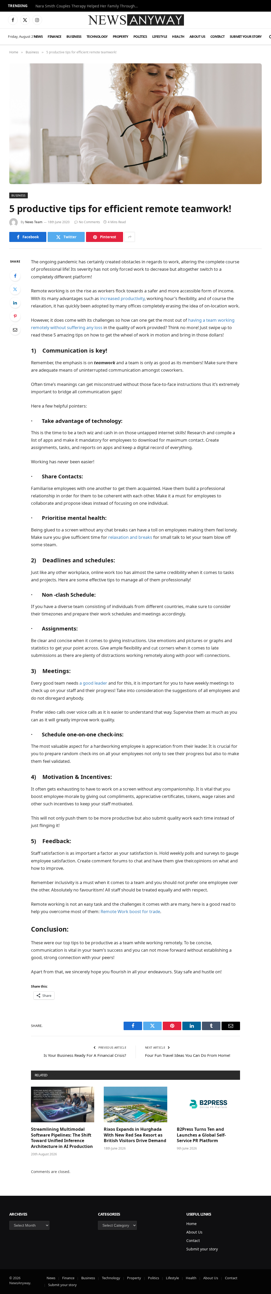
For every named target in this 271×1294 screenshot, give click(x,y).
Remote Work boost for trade (130, 911)
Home (191, 1223)
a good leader (93, 683)
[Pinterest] (15, 316)
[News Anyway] (135, 20)
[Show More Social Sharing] (129, 237)
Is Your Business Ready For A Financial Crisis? (85, 1055)
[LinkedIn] (15, 302)
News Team (33, 222)
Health (178, 36)
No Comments (89, 222)
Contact (217, 36)
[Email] (15, 329)
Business (74, 36)
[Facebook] (15, 275)
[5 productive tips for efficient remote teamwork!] (135, 123)
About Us (197, 36)
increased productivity (122, 298)
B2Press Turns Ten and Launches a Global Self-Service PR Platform (201, 1135)
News (38, 36)
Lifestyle (159, 36)
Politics (140, 36)
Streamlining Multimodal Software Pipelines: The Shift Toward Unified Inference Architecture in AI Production (62, 1138)
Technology (97, 36)
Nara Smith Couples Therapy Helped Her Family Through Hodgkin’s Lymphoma (88, 6)
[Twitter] (15, 289)
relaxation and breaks (130, 537)
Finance (54, 36)
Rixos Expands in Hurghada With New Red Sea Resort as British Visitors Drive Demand (135, 1135)
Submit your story (246, 36)
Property (120, 36)
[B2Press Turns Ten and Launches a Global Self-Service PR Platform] (208, 1104)
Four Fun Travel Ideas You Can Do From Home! (187, 1055)
